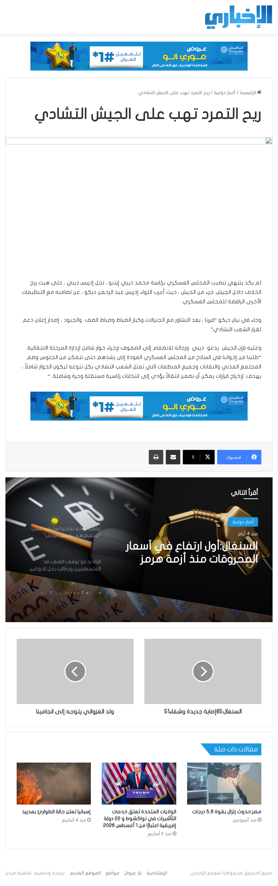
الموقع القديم (85, 873)
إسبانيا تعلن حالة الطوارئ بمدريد (56, 811)
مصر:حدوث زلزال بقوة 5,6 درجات (226, 811)
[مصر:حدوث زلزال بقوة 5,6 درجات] (224, 784)
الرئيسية (248, 92)
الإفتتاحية (157, 873)
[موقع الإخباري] (238, 17)
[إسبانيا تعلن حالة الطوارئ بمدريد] (54, 784)
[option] (139, 549)
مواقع (112, 873)
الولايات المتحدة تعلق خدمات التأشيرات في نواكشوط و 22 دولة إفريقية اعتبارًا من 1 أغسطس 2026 (139, 818)
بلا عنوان (133, 873)
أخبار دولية (225, 92)
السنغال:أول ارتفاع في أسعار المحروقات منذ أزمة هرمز (192, 552)
